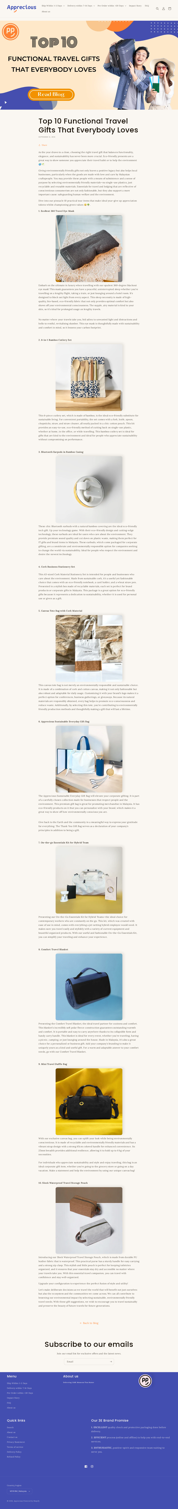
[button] (53, 6)
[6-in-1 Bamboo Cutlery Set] (89, 409)
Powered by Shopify (32, 1501)
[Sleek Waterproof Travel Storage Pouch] (89, 1220)
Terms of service (15, 1447)
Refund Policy (13, 1456)
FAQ (9, 1403)
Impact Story (13, 1398)
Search (10, 1427)
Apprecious (19, 1501)
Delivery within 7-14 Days (19, 1388)
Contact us (12, 1437)
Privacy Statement (16, 1442)
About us (11, 1407)
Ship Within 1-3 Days (17, 1383)
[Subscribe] (111, 1361)
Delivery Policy (14, 1452)
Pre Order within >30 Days (20, 1393)
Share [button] (44, 145)
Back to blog (90, 1323)
